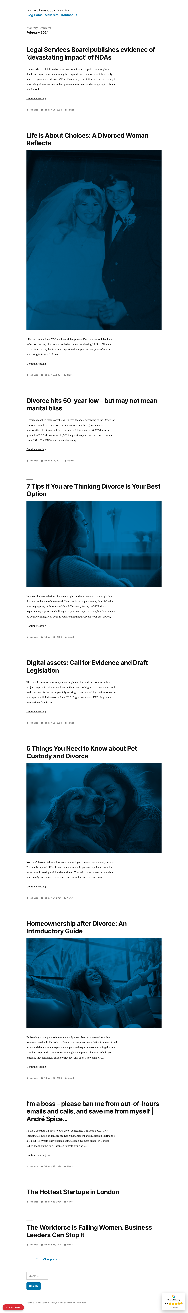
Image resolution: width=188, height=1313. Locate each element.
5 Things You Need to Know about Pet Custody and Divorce (81, 752)
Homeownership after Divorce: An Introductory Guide (76, 927)
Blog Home (34, 15)
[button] (13, 1307)
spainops (34, 110)
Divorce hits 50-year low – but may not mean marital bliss (91, 404)
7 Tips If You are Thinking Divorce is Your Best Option (93, 490)
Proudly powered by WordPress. (71, 1302)
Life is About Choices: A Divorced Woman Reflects (87, 139)
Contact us (69, 15)
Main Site (52, 15)
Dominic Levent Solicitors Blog (48, 10)
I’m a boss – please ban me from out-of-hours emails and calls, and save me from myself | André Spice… (92, 1111)
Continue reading (38, 98)
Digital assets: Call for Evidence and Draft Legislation (87, 666)
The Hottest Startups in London (72, 1192)
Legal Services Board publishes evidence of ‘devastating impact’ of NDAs (90, 53)
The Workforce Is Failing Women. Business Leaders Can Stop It (89, 1231)
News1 (71, 110)
